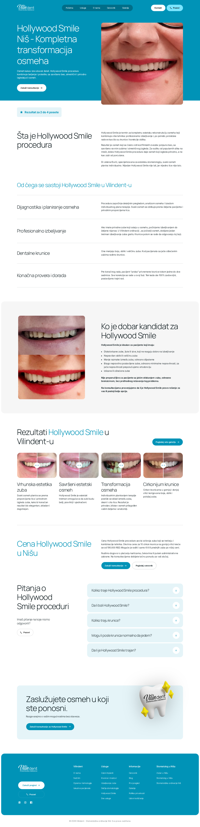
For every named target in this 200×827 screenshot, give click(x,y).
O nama (96, 8)
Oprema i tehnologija (82, 783)
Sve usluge (106, 798)
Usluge (83, 8)
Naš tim (76, 778)
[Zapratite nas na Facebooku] (31, 802)
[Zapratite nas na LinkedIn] (19, 802)
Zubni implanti (107, 773)
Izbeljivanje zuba (108, 783)
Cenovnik (111, 8)
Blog (131, 778)
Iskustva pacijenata (81, 788)
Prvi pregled (134, 783)
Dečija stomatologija (110, 788)
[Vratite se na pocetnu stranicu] (27, 769)
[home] (25, 7)
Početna (69, 8)
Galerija (125, 8)
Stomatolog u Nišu (164, 778)
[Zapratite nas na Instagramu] (25, 802)
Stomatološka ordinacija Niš (168, 783)
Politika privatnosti (137, 793)
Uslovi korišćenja (136, 798)
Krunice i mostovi (109, 778)
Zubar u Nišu (162, 773)
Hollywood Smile (108, 793)
